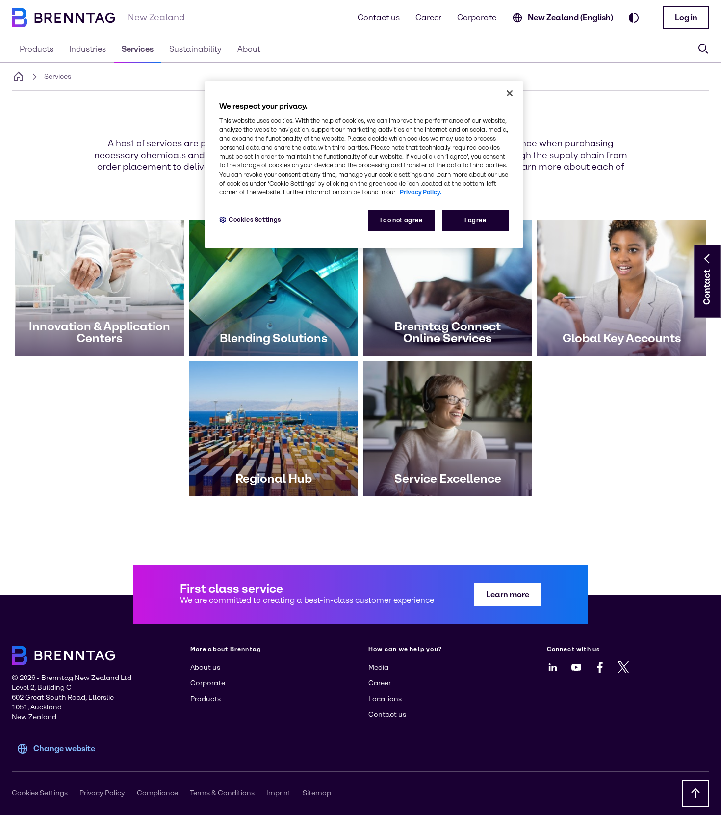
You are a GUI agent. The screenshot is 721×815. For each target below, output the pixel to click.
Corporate (476, 17)
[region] (364, 165)
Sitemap (317, 793)
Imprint (278, 793)
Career (428, 17)
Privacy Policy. (420, 192)
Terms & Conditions (222, 793)
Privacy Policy (102, 793)
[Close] (509, 93)
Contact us (379, 17)
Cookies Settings (255, 219)
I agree (475, 220)
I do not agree (401, 220)
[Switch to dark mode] (634, 18)
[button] (686, 17)
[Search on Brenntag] (703, 48)
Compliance (157, 793)
